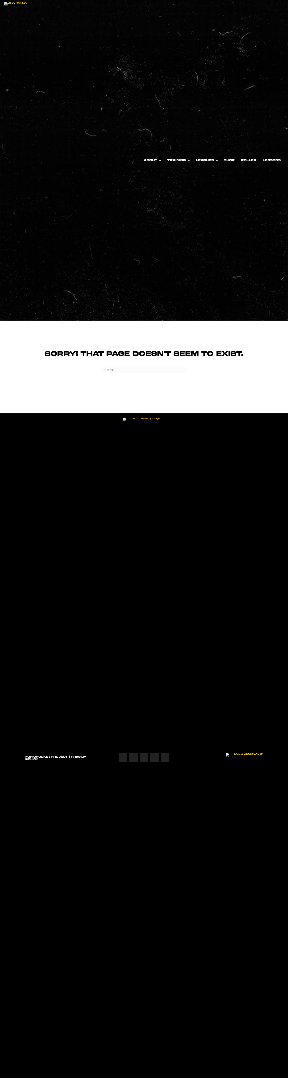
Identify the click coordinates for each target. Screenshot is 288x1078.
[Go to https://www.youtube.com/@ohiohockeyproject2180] (154, 757)
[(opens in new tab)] (244, 911)
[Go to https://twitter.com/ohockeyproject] (144, 757)
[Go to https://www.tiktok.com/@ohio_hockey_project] (165, 757)
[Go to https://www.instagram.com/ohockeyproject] (133, 757)
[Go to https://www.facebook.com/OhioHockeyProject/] (123, 757)
